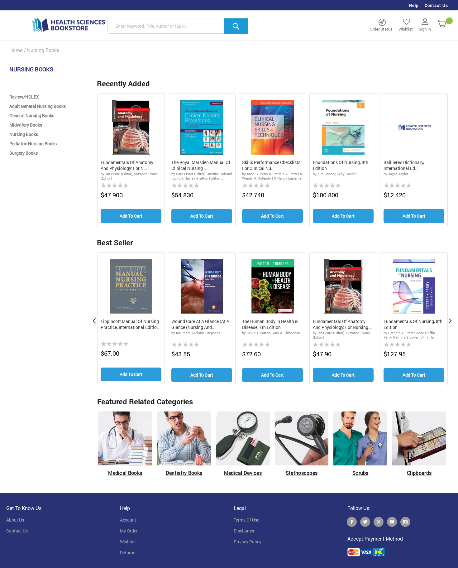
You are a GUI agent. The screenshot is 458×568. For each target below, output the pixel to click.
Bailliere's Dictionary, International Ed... (404, 165)
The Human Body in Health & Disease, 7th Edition (270, 324)
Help (413, 5)
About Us (15, 520)
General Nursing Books (31, 115)
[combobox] (178, 26)
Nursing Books (23, 134)
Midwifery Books (25, 125)
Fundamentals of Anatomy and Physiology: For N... (127, 165)
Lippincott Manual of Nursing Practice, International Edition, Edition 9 (130, 324)
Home (15, 50)
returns (127, 553)
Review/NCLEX (24, 97)
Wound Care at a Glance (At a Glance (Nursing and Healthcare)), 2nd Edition (200, 324)
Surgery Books (23, 153)
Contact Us (436, 5)
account (128, 520)
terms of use (246, 520)
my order (129, 531)
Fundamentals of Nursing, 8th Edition (413, 324)
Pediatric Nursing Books (33, 144)
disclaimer (244, 531)
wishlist (128, 542)
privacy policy (247, 542)
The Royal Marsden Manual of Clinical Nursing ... (200, 165)
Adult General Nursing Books (37, 106)
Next (450, 319)
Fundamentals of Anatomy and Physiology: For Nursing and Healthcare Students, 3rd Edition (341, 324)
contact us (17, 531)
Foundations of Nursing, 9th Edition (340, 165)
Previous (94, 319)
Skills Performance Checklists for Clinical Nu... (271, 165)
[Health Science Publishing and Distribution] (68, 24)
